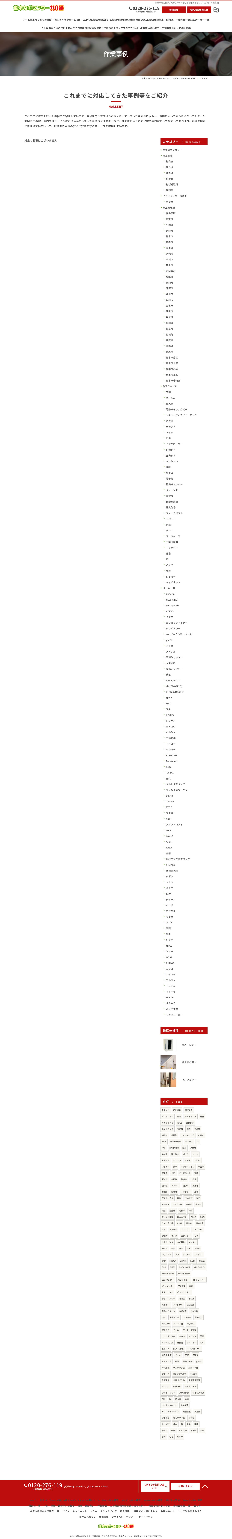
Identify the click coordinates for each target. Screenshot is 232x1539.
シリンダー (166, 1254)
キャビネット (173, 582)
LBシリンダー (199, 1279)
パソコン (166, 1386)
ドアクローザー (174, 444)
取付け (165, 1430)
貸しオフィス (179, 1417)
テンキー (187, 1317)
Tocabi (170, 801)
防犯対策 (177, 1110)
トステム (171, 985)
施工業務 (168, 155)
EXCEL (169, 807)
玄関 (168, 392)
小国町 (169, 224)
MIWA (169, 697)
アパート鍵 (178, 1323)
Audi (168, 818)
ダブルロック (167, 1116)
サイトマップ (146, 1516)
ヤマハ (169, 951)
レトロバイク (167, 1242)
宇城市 (169, 259)
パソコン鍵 (184, 1392)
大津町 (169, 230)
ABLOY (189, 1223)
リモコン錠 (197, 1229)
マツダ (169, 916)
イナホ (169, 616)
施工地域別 (169, 207)
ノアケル (171, 651)
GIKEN (172, 1267)
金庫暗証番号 (194, 1380)
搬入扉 (169, 403)
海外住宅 (200, 1223)
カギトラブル (190, 1116)
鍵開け (172, 1210)
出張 (188, 1248)
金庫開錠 (166, 1380)
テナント (171, 426)
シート (195, 1154)
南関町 (169, 282)
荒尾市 (169, 311)
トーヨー (171, 743)
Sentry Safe (172, 605)
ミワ (202, 1342)
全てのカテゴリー (172, 149)
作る (164, 1147)
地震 (187, 1399)
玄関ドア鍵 (193, 1367)
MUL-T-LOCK (199, 1267)
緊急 (179, 1116)
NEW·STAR (172, 599)
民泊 (198, 1198)
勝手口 (169, 472)
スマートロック (187, 1135)
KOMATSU (171, 755)
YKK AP (170, 997)
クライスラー (173, 628)
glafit (169, 640)
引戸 (173, 1173)
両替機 (169, 495)
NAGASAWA (184, 1267)
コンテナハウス (180, 1373)
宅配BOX (190, 1304)
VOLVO (170, 611)
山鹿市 (169, 299)
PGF (164, 1399)
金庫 (168, 570)
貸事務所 (166, 1417)
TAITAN (170, 772)
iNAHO (169, 836)
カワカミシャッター (177, 622)
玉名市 (169, 305)
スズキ (169, 887)
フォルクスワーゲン (177, 790)
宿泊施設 (184, 1405)
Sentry (193, 1373)
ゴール (176, 1330)
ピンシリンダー (183, 1292)
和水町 (169, 276)
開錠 (196, 1424)
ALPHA (183, 1260)
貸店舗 (191, 1417)
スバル (169, 922)
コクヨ (169, 968)
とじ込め (183, 1430)
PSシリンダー (168, 1273)
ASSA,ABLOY (173, 680)
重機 (196, 1191)
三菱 (168, 928)
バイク (169, 565)
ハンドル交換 (167, 1342)
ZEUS (195, 1355)
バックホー (177, 1204)
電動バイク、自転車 (176, 409)
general (170, 593)
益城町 (169, 334)
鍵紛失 (184, 1179)
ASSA (179, 1223)
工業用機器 (172, 542)
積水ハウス (182, 1217)
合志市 (169, 351)
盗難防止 (177, 1386)
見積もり (166, 1110)
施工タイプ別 (170, 386)
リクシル (198, 1254)
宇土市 (169, 265)
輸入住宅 (171, 507)
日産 (168, 893)
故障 (177, 1361)
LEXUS (182, 1336)
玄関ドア (166, 1348)
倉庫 (168, 524)
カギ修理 (183, 1311)
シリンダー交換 (168, 1336)
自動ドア (171, 449)
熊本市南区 (172, 357)
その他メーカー (174, 1014)
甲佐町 (169, 317)
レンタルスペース (169, 1405)
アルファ (171, 980)
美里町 (169, 247)
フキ (168, 709)
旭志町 (169, 219)
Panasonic (172, 761)
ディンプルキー (168, 1298)
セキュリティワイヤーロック (181, 415)
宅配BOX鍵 (174, 1317)
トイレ (169, 432)
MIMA (169, 945)
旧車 (196, 1235)
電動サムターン (168, 1311)
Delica (169, 795)
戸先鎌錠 (166, 1367)
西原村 (169, 340)
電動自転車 (188, 1361)
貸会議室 (187, 1411)
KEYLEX (170, 715)
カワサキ (171, 911)
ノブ (177, 1254)
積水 (168, 674)
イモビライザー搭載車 (175, 196)
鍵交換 (169, 161)
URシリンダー (168, 1286)
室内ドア (171, 455)
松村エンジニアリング (178, 859)
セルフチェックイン (170, 1411)
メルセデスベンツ (175, 784)
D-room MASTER (175, 691)
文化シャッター (174, 668)
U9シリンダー (168, 1279)
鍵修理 (169, 172)
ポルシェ (171, 732)
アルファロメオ (174, 824)
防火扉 (169, 420)
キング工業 (172, 1009)
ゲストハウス (167, 1198)
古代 (168, 778)
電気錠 (191, 1298)
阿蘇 (164, 1210)
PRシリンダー (184, 1273)
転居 (191, 1286)
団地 (168, 467)
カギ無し (181, 1242)
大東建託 (171, 663)
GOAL (169, 957)
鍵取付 (165, 1235)
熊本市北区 (172, 363)
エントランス (167, 1129)
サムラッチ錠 (179, 1367)
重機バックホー (174, 484)
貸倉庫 (197, 1411)
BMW (168, 766)
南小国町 (171, 213)
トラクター (172, 547)
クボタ (169, 876)
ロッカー (171, 576)
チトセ (169, 645)
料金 (181, 1248)
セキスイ (166, 1160)
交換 (188, 1424)
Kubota (165, 1204)
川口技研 (171, 864)
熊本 (175, 1424)
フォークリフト (174, 513)
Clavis (202, 1260)
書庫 (196, 1173)
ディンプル (178, 1304)
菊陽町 (169, 346)
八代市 (169, 253)
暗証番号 (189, 1110)
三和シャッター (174, 657)
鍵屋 (202, 1116)
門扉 (168, 438)
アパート (171, 518)
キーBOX (166, 1424)
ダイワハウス (198, 1392)
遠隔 (179, 1198)
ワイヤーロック (168, 1392)
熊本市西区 (172, 369)
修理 (188, 1129)
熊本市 (169, 236)
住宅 (168, 553)
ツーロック (191, 1342)
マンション (172, 461)
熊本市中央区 (173, 380)
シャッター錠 (167, 1223)
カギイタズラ (167, 1122)
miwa (179, 1122)
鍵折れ (169, 178)
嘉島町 (169, 328)
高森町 (169, 242)
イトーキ (171, 991)
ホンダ (169, 201)
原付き (165, 1179)
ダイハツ (171, 899)
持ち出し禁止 (190, 1386)
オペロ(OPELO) (174, 686)
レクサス (171, 720)
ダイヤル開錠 (167, 1217)
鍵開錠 (169, 190)
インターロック (187, 1166)
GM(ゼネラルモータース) (179, 634)
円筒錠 (182, 1298)
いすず (169, 939)
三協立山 (171, 738)
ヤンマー (171, 749)
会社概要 (173, 9)
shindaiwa (172, 870)
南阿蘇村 (171, 271)
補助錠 (165, 1135)
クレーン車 (172, 490)
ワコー (169, 841)
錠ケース (165, 1373)
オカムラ (170, 1003)
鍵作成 (169, 167)
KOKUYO (166, 1323)
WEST (193, 1217)
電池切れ (198, 1317)
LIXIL (168, 830)
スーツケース (173, 536)
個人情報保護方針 (199, 9)
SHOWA (170, 962)
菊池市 (169, 294)
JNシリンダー (184, 1279)
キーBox (170, 397)
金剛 (168, 853)
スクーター (186, 1235)
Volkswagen (175, 1141)
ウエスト (171, 813)
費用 (173, 1248)
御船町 (169, 322)
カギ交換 (194, 1311)
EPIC (168, 703)
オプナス (191, 1323)
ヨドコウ (170, 726)
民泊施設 (189, 1198)
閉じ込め (175, 1154)
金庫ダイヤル (179, 1380)
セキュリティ (167, 1292)
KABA (169, 847)
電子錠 (169, 478)
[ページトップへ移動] (205, 1486)
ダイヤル (189, 1141)
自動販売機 (172, 501)
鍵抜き (195, 1185)
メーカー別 (169, 588)
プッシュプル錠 (189, 1330)
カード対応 (166, 1361)
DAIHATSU (174, 1147)
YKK (190, 1210)
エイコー (171, 974)
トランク (192, 1336)
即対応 (197, 1248)
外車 (168, 934)
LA (170, 1399)
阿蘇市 (169, 288)
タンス (169, 530)
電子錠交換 (166, 1355)
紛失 (173, 1430)
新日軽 (180, 1342)
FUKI (164, 1267)
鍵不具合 (166, 1330)
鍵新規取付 (172, 184)
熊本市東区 (172, 374)
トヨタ (169, 882)
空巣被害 (182, 1286)
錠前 (164, 1260)
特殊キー (166, 1304)
